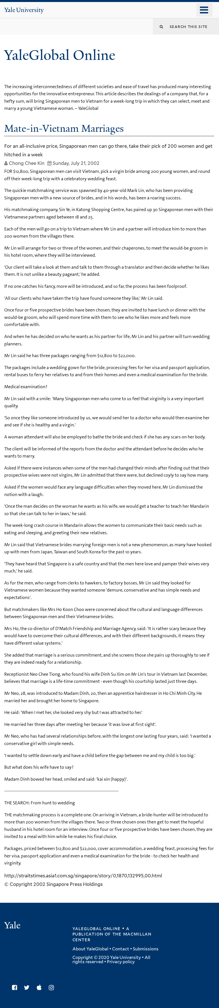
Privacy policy (121, 961)
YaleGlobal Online (59, 55)
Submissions (146, 949)
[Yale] (13, 926)
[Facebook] (16, 988)
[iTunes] (40, 988)
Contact (120, 949)
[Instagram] (53, 988)
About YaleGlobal (90, 949)
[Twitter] (28, 988)
